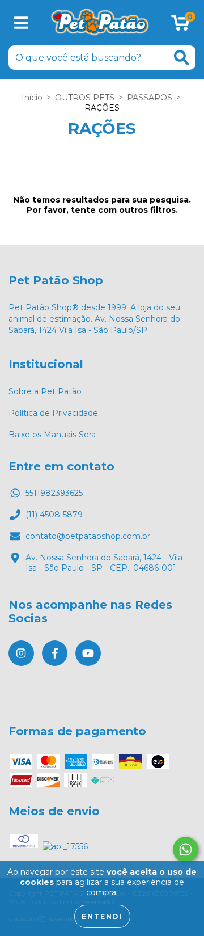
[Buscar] (181, 57)
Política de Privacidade (53, 413)
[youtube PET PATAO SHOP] (88, 653)
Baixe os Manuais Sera (52, 434)
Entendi (102, 916)
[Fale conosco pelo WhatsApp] (185, 849)
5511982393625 (54, 493)
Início (32, 97)
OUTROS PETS (84, 97)
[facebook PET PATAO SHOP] (54, 653)
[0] (180, 25)
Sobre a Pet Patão (45, 391)
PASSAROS (149, 97)
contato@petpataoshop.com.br (88, 536)
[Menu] (21, 23)
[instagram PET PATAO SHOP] (21, 653)
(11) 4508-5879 (54, 514)
